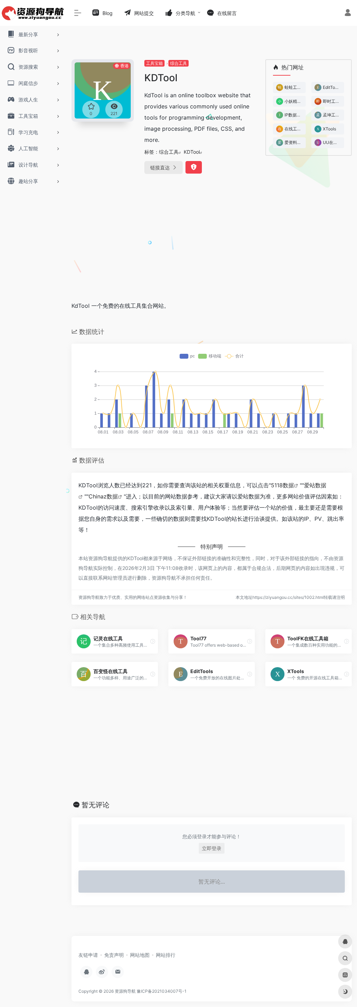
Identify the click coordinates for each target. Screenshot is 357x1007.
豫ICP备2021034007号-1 (162, 991)
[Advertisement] (211, 243)
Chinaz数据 (103, 496)
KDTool (192, 152)
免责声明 (114, 955)
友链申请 (88, 955)
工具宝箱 (154, 63)
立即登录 (211, 848)
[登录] (347, 13)
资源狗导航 (125, 991)
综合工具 (178, 63)
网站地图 (140, 955)
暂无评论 (95, 805)
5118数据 (282, 485)
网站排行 (165, 955)
